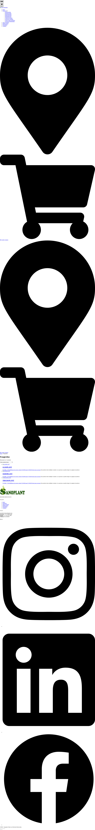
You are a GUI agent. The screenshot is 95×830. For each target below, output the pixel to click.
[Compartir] (3, 828)
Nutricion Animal (8, 18)
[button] (2, 3)
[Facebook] (49, 824)
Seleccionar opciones (36, 469)
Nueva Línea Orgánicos (10, 20)
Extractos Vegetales (9, 19)
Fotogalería (5, 25)
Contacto (4, 26)
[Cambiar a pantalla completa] (1, 828)
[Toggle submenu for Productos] (7, 11)
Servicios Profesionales (10, 21)
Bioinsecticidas (8, 13)
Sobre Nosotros (6, 22)
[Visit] (47, 154)
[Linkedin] (49, 732)
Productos (5, 10)
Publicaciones (5, 23)
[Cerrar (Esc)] (4, 828)
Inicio (4, 9)
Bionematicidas (8, 14)
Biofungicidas (8, 12)
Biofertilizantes (8, 16)
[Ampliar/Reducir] (0, 828)
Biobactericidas (8, 15)
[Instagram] (49, 626)
